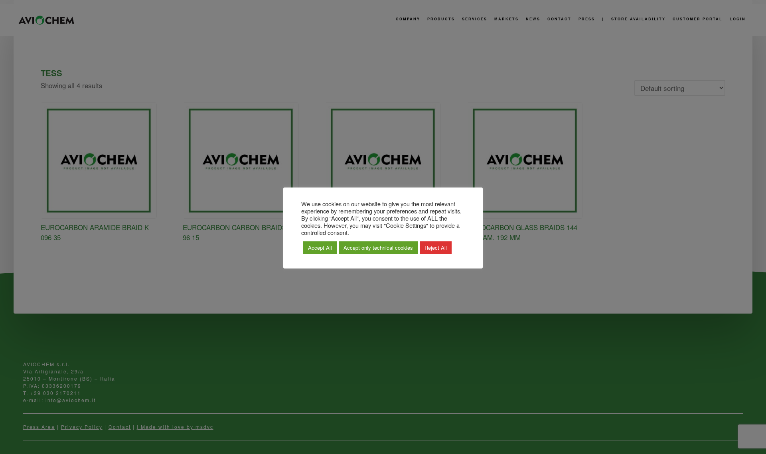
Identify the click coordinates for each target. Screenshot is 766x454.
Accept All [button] (320, 247)
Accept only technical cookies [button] (378, 247)
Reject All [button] (435, 247)
